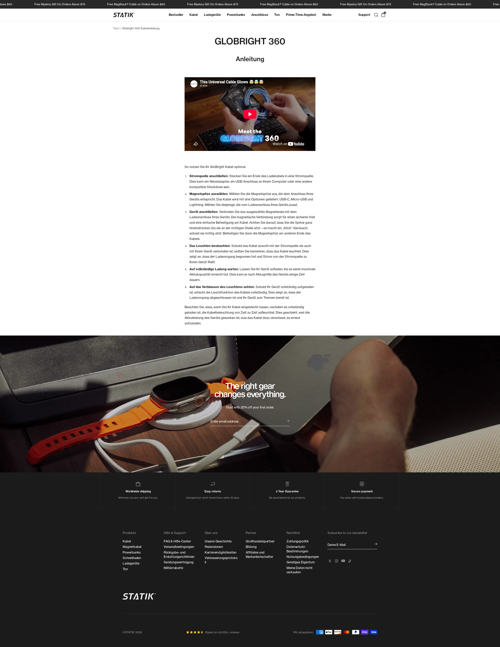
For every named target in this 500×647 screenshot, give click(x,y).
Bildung (251, 547)
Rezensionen (214, 547)
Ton (277, 15)
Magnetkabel (132, 547)
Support (364, 15)
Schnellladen (132, 558)
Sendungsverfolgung (179, 562)
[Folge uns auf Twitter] (330, 561)
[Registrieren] (375, 544)
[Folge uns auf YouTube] (343, 561)
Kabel (193, 15)
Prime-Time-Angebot (301, 15)
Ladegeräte (212, 15)
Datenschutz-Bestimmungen (297, 549)
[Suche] (376, 14)
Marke (326, 15)
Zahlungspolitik (298, 541)
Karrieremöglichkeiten (221, 552)
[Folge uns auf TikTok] (349, 561)
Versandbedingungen (179, 547)
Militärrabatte (173, 568)
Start (116, 28)
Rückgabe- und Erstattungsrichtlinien (179, 554)
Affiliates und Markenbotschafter (259, 554)
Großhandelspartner (260, 541)
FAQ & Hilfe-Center (177, 541)
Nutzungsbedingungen (303, 557)
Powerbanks (236, 15)
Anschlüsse (259, 15)
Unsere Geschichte (218, 541)
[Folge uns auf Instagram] (336, 561)
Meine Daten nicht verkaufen (299, 570)
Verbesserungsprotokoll (221, 560)
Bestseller (176, 15)
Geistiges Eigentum (301, 562)
